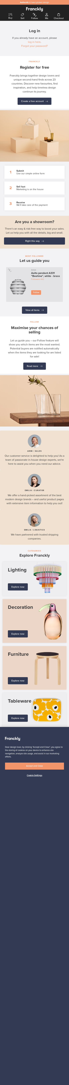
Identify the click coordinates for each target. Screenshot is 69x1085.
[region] (34, 906)
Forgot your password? (34, 46)
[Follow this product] (10, 270)
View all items (32, 310)
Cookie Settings (34, 775)
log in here (34, 42)
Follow (36, 292)
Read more (33, 366)
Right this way (32, 241)
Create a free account (32, 101)
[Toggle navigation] (10, 14)
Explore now (17, 586)
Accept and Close (34, 766)
